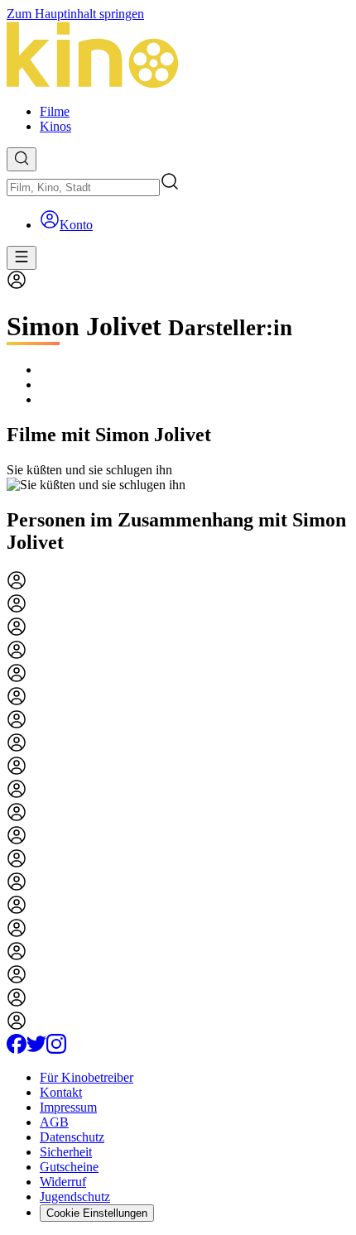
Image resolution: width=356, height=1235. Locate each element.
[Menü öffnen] (21, 258)
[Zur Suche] (21, 159)
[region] (178, 478)
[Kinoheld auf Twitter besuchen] (36, 1049)
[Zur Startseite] (178, 56)
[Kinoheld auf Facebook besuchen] (16, 1049)
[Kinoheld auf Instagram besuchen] (56, 1049)
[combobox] (83, 187)
